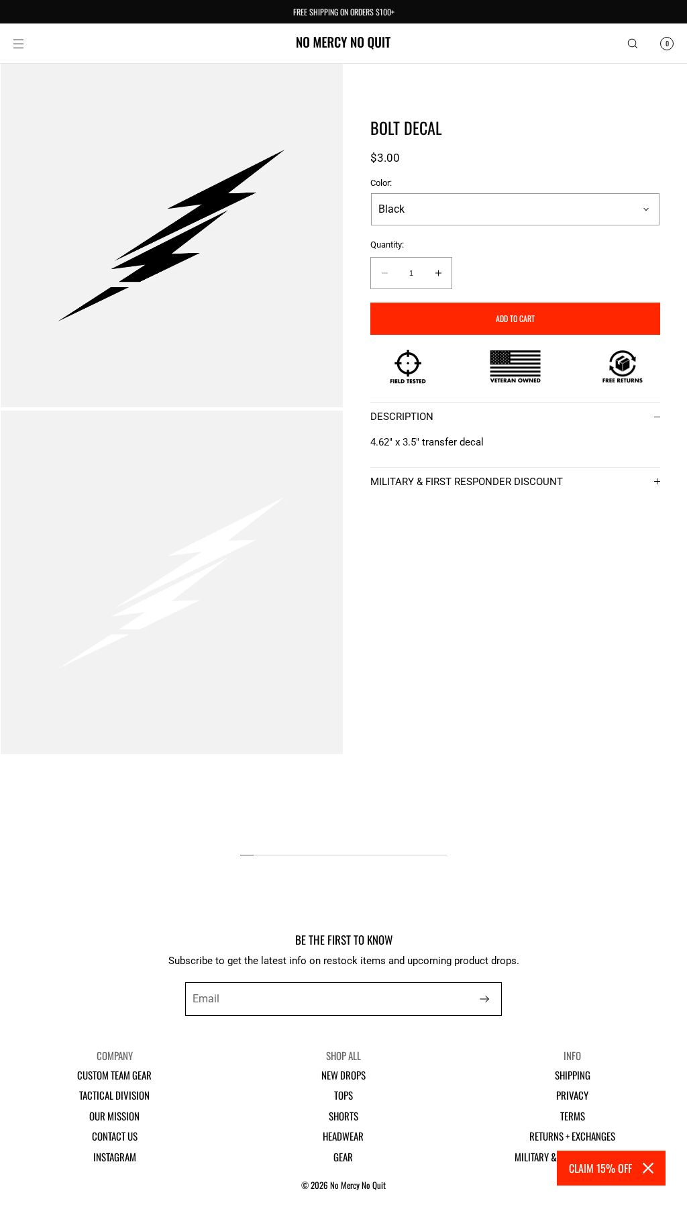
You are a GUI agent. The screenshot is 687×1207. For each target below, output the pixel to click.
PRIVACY (572, 1095)
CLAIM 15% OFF (600, 1168)
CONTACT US (115, 1136)
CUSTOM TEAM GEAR (114, 1074)
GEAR (343, 1156)
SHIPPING (572, 1074)
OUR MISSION (114, 1115)
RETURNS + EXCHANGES (572, 1136)
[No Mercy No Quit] (343, 43)
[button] (633, 43)
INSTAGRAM (114, 1156)
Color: (381, 183)
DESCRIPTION (401, 417)
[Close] (648, 1168)
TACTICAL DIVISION (114, 1095)
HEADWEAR (343, 1136)
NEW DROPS (343, 1074)
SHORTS (343, 1115)
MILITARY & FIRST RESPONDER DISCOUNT (466, 482)
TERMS (572, 1115)
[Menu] (29, 43)
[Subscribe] (484, 999)
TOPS (343, 1095)
